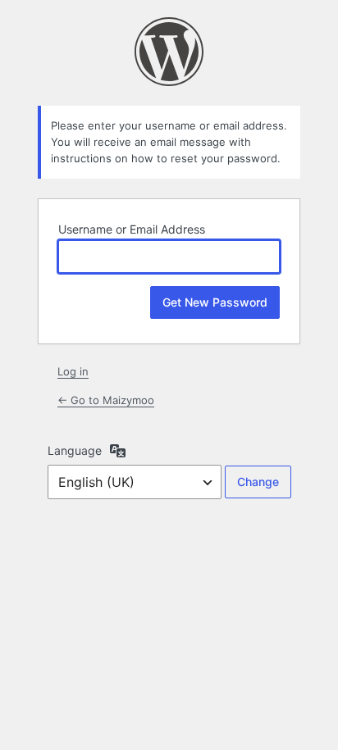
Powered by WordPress (169, 51)
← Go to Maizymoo (105, 400)
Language (75, 450)
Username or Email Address (131, 229)
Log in (73, 371)
